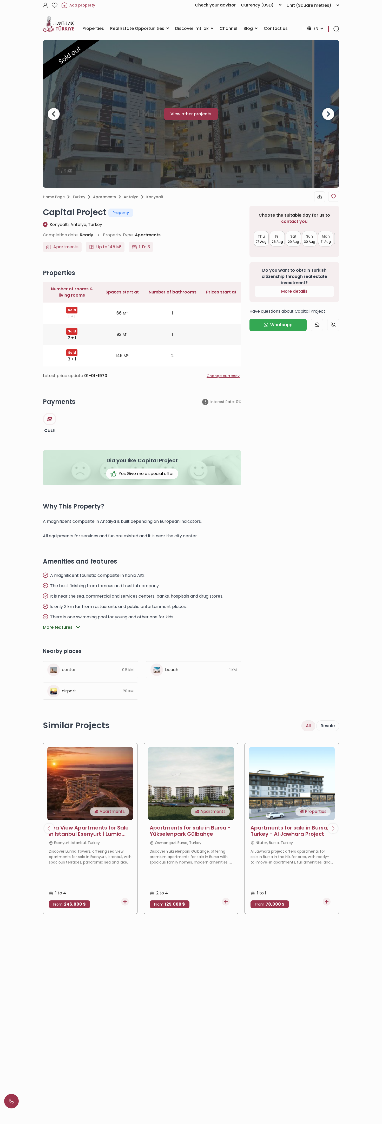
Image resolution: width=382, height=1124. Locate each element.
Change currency (223, 375)
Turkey (79, 196)
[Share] (319, 196)
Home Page (54, 196)
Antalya (131, 196)
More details (294, 291)
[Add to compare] (125, 902)
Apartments (104, 196)
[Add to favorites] (333, 196)
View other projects (191, 114)
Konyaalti (155, 196)
